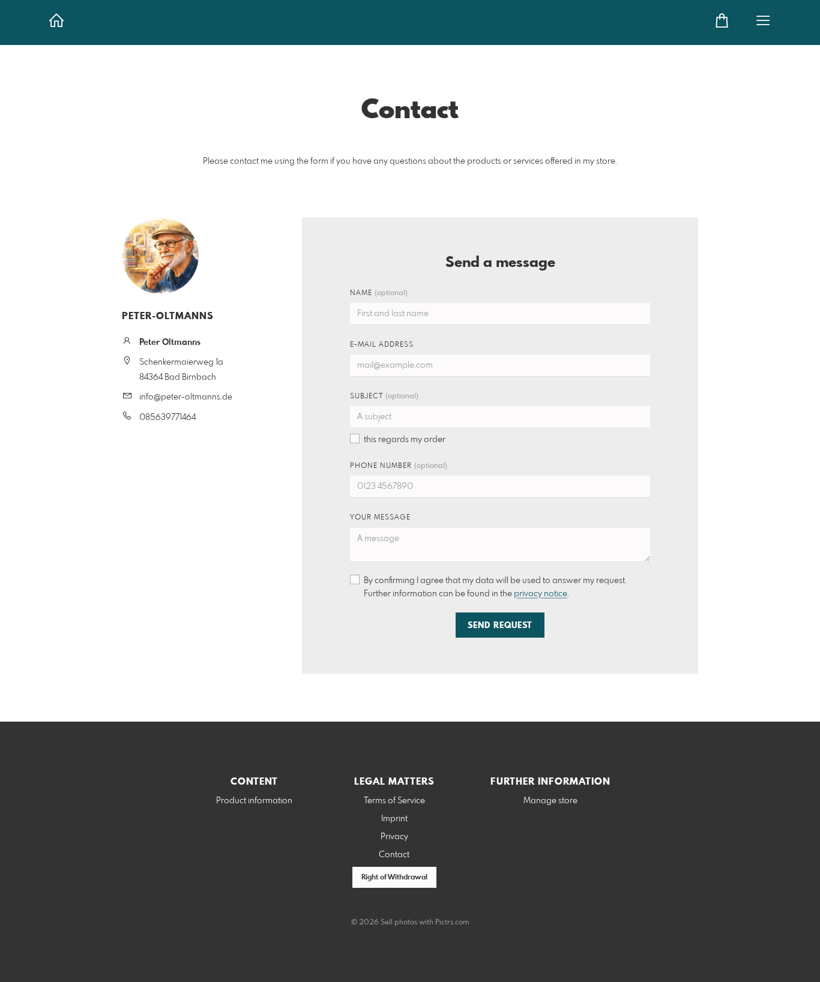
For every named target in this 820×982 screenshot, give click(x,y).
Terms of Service (394, 801)
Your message (380, 517)
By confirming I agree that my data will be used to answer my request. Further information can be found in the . (495, 587)
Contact (394, 855)
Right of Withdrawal (394, 877)
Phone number (398, 466)
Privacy (394, 837)
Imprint (394, 819)
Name (379, 293)
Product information (254, 801)
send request (500, 625)
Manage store (550, 801)
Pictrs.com (452, 922)
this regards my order (404, 440)
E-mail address (382, 345)
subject (384, 396)
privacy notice (540, 594)
